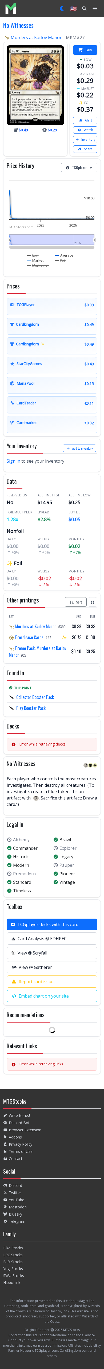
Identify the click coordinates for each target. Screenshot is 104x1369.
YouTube (16, 1199)
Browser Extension (25, 1129)
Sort (79, 602)
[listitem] (10, 8)
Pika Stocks (13, 1247)
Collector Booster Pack (35, 697)
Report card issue (36, 982)
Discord (15, 1185)
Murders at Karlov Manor (36, 37)
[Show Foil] (60, 260)
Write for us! (19, 1115)
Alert (88, 120)
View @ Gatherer (35, 967)
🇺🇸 (73, 8)
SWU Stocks (13, 1275)
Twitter (15, 1192)
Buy (88, 49)
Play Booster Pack (31, 708)
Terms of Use (21, 1151)
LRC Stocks (13, 1254)
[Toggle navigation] (95, 8)
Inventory (88, 139)
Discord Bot (19, 1122)
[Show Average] (64, 255)
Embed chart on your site (44, 996)
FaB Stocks (13, 1261)
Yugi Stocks (13, 1268)
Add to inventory (82, 448)
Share (88, 149)
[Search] (84, 8)
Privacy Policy (20, 1144)
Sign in (13, 461)
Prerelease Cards (29, 637)
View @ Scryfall (32, 953)
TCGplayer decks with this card (47, 924)
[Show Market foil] (38, 265)
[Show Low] (33, 255)
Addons (15, 1137)
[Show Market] (35, 260)
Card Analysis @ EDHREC (42, 938)
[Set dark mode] (62, 8)
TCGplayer (79, 167)
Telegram (17, 1221)
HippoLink (11, 1282)
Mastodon (18, 1206)
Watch (88, 130)
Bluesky (15, 1214)
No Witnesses (18, 25)
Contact (15, 1158)
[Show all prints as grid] (92, 602)
